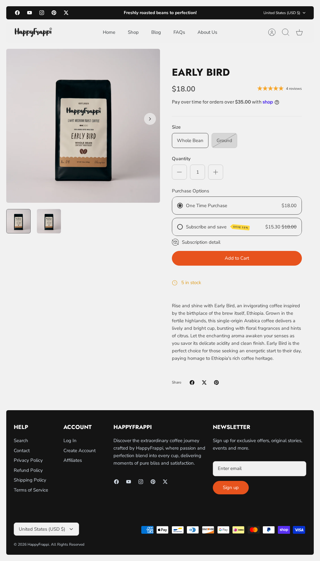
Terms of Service (31, 490)
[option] (83, 126)
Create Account (79, 450)
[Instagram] (42, 12)
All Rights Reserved (67, 544)
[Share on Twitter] (204, 382)
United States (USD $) (281, 12)
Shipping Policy (30, 480)
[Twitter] (66, 12)
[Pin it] (216, 382)
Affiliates (72, 460)
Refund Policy (28, 470)
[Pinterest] (54, 12)
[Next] (221, 13)
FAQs (179, 32)
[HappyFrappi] (33, 32)
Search (21, 440)
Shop (133, 32)
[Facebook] (17, 12)
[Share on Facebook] (192, 382)
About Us (207, 32)
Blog (156, 32)
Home (109, 32)
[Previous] (98, 13)
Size (176, 127)
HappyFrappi (38, 544)
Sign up (231, 487)
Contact (22, 450)
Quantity (181, 159)
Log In (70, 440)
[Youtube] (29, 12)
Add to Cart (237, 258)
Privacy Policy (28, 460)
